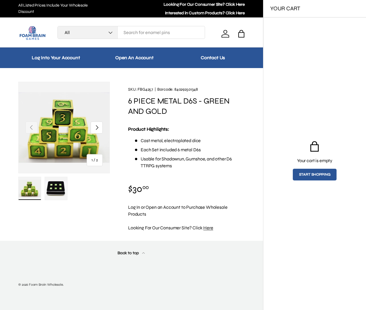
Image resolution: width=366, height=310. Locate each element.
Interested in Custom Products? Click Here (205, 13)
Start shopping (315, 174)
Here (208, 227)
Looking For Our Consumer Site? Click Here (204, 4)
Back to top (129, 253)
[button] (241, 33)
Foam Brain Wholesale (46, 285)
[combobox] (131, 32)
